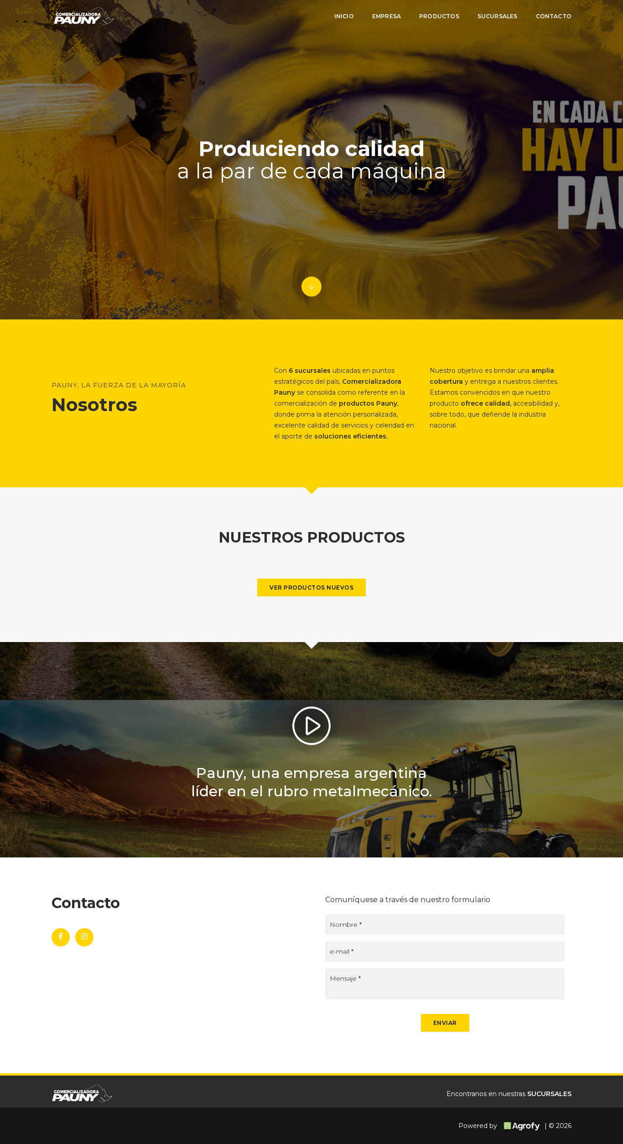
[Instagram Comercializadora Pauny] (84, 937)
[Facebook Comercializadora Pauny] (61, 937)
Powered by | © (514, 1126)
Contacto (553, 16)
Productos (439, 16)
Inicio (344, 16)
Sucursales (498, 16)
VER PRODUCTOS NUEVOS (311, 587)
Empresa (386, 16)
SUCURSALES (549, 1094)
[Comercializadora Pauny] (83, 16)
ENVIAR (445, 1022)
